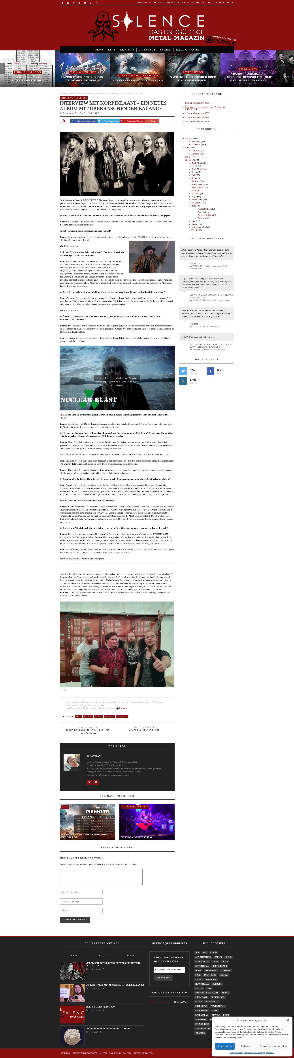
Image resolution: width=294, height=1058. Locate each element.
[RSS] (79, 2)
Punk (215, 1011)
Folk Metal (88, 717)
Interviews (81, 93)
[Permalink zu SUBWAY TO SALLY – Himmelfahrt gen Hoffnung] (185, 297)
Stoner (194, 224)
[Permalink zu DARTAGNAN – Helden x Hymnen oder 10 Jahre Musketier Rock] (185, 265)
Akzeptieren (225, 1046)
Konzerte (83, 72)
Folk (120, 76)
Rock (193, 206)
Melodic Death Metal (206, 993)
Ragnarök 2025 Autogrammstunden (27, 79)
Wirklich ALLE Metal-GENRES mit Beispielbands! (115, 985)
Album (78, 717)
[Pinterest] (74, 2)
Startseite (63, 93)
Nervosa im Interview (136, 837)
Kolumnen (195, 144)
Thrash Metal (202, 1028)
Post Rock (202, 212)
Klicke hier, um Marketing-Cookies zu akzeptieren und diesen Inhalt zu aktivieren (117, 379)
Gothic (187, 72)
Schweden (200, 1020)
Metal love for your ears (159, 1002)
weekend (200, 1033)
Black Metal (196, 163)
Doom (194, 172)
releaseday (201, 1015)
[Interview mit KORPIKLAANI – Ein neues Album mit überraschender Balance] (117, 163)
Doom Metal (211, 970)
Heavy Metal (196, 184)
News (38, 72)
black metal (202, 962)
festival (225, 970)
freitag (224, 975)
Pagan (194, 197)
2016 (197, 953)
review (216, 1015)
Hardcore (195, 181)
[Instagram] (68, 2)
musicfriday (217, 997)
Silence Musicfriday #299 (197, 117)
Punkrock (202, 218)
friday (199, 979)
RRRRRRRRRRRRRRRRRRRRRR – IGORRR (108, 1029)
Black (229, 957)
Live (30, 72)
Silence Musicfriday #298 (197, 122)
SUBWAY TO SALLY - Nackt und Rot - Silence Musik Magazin (211, 296)
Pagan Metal (212, 1002)
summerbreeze (122, 717)
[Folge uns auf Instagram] (183, 381)
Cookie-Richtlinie (236, 1053)
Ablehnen (247, 1046)
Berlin (218, 957)
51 (106, 988)
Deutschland (220, 966)
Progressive (196, 203)
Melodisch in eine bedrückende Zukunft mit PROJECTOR (205, 108)
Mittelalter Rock (136, 76)
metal (225, 993)
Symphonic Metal (199, 227)
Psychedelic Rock (205, 215)
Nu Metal (195, 193)
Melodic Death (197, 187)
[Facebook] (62, 2)
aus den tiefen (203, 957)
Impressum (270, 1053)
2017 (204, 953)
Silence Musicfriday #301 (197, 103)
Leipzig (199, 988)
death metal (202, 966)
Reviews (153, 76)
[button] (287, 1020)
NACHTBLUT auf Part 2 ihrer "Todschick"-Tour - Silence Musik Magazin (210, 345)
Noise (193, 190)
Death (225, 962)
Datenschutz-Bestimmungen (254, 1053)
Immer (130, 955)
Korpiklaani (109, 717)
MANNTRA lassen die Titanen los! (138, 80)
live (209, 988)
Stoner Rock (202, 1024)
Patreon (123, 708)
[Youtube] (91, 2)
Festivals (19, 72)
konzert (217, 984)
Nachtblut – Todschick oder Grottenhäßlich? (193, 79)
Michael (194, 324)
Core (72, 72)
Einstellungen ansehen (274, 1046)
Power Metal (196, 200)
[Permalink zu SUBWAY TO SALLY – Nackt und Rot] (185, 326)
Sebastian (67, 113)
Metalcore (201, 997)
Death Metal (196, 169)
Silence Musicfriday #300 (197, 113)
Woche (73, 955)
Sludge (194, 221)
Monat (102, 955)
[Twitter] (85, 2)
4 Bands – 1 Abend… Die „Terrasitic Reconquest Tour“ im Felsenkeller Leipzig (248, 77)
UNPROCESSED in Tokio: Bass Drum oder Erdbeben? (82, 79)
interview (98, 717)
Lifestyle (72, 93)
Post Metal (201, 1006)
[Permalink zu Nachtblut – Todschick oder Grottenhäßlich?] (185, 346)
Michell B (195, 264)
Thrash (194, 230)
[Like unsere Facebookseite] (210, 371)
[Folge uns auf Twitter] (183, 371)
